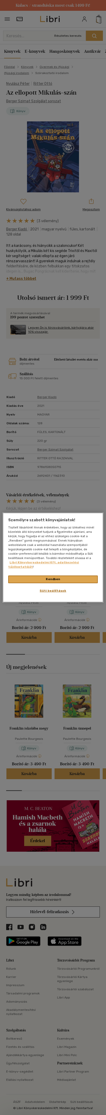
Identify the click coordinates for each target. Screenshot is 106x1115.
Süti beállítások (53, 590)
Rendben (53, 579)
